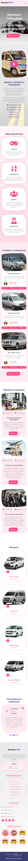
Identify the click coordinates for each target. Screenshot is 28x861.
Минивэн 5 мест (14, 313)
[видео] (14, 64)
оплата (14, 149)
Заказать (13, 433)
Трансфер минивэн (14, 789)
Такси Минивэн (14, 781)
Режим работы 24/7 (9, 816)
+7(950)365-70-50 (8, 810)
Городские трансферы (14, 465)
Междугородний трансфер (14, 419)
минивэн (23, 717)
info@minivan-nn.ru (8, 813)
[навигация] (25, 3)
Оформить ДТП (14, 794)
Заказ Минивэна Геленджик (14, 858)
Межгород (14, 174)
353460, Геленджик (8, 807)
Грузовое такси (15, 792)
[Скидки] (5, 833)
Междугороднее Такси (14, 784)
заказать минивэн (14, 177)
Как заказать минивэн (14, 514)
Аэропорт (13, 482)
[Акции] (14, 833)
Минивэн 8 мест (14, 273)
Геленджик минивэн (10, 469)
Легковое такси (14, 353)
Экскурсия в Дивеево (15, 786)
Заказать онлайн (13, 35)
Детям (14, 199)
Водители (14, 226)
